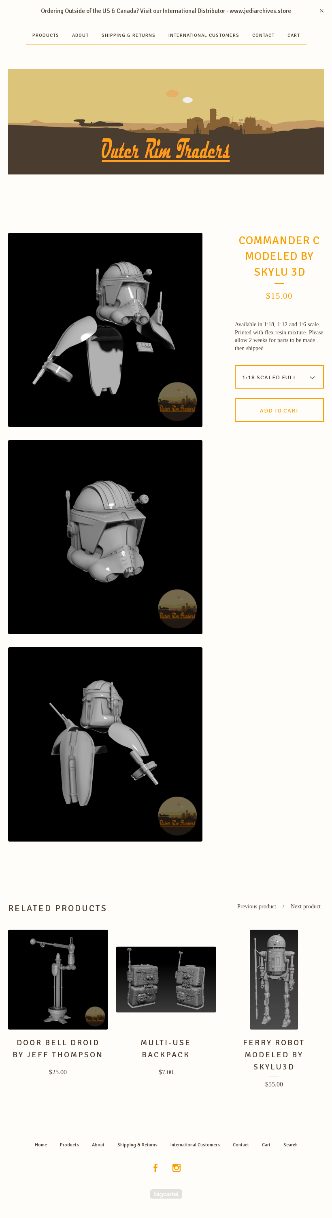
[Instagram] (176, 1168)
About (80, 35)
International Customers (203, 35)
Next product (306, 906)
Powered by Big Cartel (166, 1194)
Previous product (256, 906)
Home (41, 1145)
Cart (293, 35)
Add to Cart (279, 410)
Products (45, 35)
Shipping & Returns (128, 35)
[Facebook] (155, 1168)
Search (290, 1145)
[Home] (166, 121)
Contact (263, 35)
